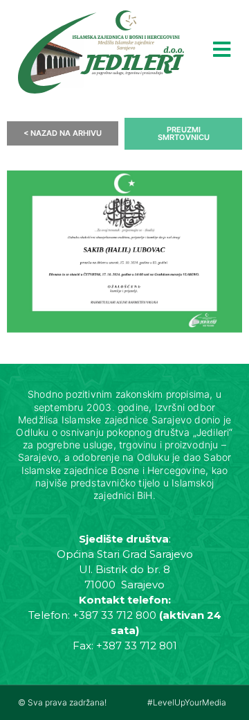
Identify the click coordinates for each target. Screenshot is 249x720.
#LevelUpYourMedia (186, 702)
